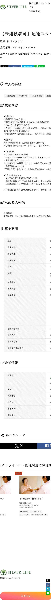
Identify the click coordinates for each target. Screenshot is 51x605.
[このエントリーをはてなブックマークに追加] (48, 589)
